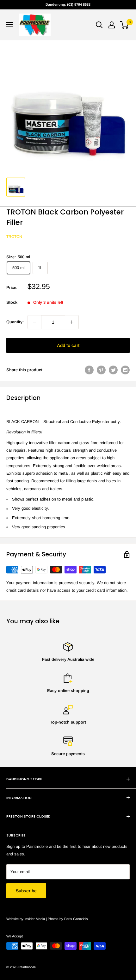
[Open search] (99, 24)
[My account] (111, 24)
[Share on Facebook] (89, 370)
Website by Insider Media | (27, 919)
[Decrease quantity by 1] (34, 322)
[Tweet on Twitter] (113, 370)
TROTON (14, 236)
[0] (124, 25)
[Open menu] (9, 24)
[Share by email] (125, 370)
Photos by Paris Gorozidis (68, 919)
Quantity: (15, 322)
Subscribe (26, 890)
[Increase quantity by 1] (71, 322)
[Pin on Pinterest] (101, 370)
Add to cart (68, 345)
